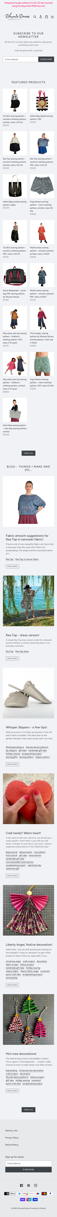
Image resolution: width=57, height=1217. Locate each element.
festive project (27, 964)
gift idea (23, 750)
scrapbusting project (32, 753)
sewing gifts (11, 757)
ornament (45, 971)
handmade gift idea (37, 750)
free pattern (40, 852)
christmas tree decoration (31, 1070)
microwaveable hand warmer (20, 862)
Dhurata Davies (23, 1208)
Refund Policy (12, 1145)
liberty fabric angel (30, 971)
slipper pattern (43, 757)
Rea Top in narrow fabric (27, 559)
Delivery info (11, 1130)
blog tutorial (11, 852)
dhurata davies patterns (37, 747)
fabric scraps (12, 964)
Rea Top (10, 559)
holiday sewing (13, 753)
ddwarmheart (25, 852)
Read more (12, 566)
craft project (29, 961)
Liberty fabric (12, 971)
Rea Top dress (22, 651)
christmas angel (13, 961)
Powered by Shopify (38, 1208)
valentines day (34, 865)
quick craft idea (13, 974)
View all (28, 453)
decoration (42, 961)
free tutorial (11, 855)
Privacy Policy (12, 1137)
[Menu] (52, 17)
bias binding (11, 1070)
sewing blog (11, 977)
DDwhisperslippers (15, 747)
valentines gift (12, 868)
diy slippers (11, 750)
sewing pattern (26, 757)
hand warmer (35, 855)
